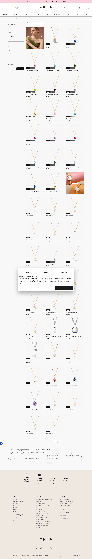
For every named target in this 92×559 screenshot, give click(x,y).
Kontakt (15, 524)
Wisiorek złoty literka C (70, 360)
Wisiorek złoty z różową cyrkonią (32, 70)
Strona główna (10, 18)
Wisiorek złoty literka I (50, 433)
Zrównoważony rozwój (18, 501)
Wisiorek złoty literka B (30, 215)
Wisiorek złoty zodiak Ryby (31, 336)
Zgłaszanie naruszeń (65, 505)
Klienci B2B (15, 503)
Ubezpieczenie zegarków (42, 517)
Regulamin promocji (41, 503)
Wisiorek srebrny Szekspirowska (52, 385)
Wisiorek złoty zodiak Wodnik (71, 312)
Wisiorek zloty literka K (70, 215)
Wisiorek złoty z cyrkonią (50, 264)
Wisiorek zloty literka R (50, 239)
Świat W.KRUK (16, 499)
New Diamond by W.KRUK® (43, 521)
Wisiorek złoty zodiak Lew (70, 288)
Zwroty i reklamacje (41, 511)
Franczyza (15, 505)
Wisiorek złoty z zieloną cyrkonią (72, 70)
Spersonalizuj (45, 287)
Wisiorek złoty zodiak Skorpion (31, 312)
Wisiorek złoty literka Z (30, 264)
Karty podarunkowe (41, 519)
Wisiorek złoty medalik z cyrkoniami (52, 360)
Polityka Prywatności (65, 499)
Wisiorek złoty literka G (70, 409)
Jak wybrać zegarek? (41, 515)
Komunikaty (16, 509)
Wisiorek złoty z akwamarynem (51, 46)
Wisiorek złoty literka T (70, 239)
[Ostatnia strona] (69, 441)
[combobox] (35, 23)
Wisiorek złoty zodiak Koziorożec (52, 312)
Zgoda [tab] (27, 272)
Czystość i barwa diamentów (43, 523)
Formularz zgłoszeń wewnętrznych (68, 503)
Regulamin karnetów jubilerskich (44, 505)
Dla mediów (15, 511)
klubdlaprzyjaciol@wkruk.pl (66, 520)
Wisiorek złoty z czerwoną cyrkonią (32, 142)
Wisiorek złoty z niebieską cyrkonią (72, 46)
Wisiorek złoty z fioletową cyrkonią (72, 94)
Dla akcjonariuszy (17, 507)
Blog (14, 521)
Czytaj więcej (49, 462)
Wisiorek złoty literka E (50, 409)
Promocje (38, 501)
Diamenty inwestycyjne (42, 525)
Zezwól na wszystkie (63, 287)
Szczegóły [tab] (46, 272)
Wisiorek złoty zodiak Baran (71, 264)
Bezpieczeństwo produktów (42, 513)
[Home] (46, 7)
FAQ (37, 507)
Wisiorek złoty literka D (30, 385)
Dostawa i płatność (40, 509)
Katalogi (38, 527)
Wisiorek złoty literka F (50, 215)
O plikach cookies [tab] (65, 272)
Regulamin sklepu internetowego (44, 499)
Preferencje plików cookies (66, 501)
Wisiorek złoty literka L (30, 239)
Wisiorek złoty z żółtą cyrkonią (31, 118)
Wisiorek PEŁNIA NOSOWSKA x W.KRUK (53, 336)
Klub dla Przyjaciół (18, 515)
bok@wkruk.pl (63, 515)
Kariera (15, 518)
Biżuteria (16, 18)
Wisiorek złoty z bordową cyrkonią (52, 94)
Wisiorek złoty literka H (30, 433)
